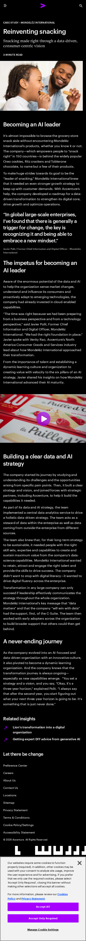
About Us (9, 780)
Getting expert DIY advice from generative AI (46, 739)
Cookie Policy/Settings (18, 825)
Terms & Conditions (16, 817)
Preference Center (15, 765)
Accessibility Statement (19, 832)
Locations (9, 795)
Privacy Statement (15, 810)
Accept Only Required (43, 918)
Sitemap (8, 802)
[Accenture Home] (43, 5)
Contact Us (10, 787)
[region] (43, 899)
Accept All (43, 906)
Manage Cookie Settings (43, 929)
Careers (8, 773)
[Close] (79, 863)
